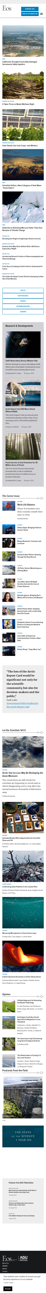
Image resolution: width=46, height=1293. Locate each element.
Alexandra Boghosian (22, 844)
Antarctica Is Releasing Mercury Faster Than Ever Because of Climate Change (22, 229)
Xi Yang (12, 893)
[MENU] (42, 14)
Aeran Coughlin (33, 890)
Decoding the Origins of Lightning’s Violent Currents (21, 239)
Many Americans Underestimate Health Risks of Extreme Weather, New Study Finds (22, 1191)
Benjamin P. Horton (26, 1067)
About (5, 1263)
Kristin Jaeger (21, 1009)
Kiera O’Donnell (9, 890)
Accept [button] (8, 1289)
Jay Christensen (35, 1006)
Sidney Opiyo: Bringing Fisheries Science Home (29, 528)
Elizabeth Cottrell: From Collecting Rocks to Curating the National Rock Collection (30, 624)
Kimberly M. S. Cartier (14, 373)
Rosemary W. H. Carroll (24, 1031)
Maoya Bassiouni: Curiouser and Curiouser (29, 542)
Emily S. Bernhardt (21, 890)
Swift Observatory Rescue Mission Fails (22, 360)
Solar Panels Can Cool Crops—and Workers (20, 145)
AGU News (20, 501)
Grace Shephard (7, 983)
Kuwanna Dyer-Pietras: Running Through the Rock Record (29, 555)
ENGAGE (5, 1266)
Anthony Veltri (23, 1044)
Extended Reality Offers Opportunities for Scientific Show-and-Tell (21, 839)
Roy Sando (30, 1009)
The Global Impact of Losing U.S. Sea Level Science (29, 1056)
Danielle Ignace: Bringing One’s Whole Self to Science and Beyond (30, 596)
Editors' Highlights (13, 1201)
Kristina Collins (9, 844)
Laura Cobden (23, 980)
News (3, 59)
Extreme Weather (23, 306)
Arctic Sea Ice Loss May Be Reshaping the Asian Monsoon (22, 774)
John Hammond (24, 1006)
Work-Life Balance (26, 504)
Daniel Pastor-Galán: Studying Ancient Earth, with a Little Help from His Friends (29, 611)
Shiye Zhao (7, 937)
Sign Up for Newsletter (30, 14)
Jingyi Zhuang (20, 983)
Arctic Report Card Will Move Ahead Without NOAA (20, 410)
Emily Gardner (23, 519)
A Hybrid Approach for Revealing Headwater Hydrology (29, 1001)
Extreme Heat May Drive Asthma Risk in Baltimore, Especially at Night (21, 247)
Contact (4, 1271)
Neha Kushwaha (9, 796)
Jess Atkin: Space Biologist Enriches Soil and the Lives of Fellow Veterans (28, 584)
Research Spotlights (8, 101)
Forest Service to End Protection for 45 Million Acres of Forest (22, 463)
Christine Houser (34, 980)
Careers (23, 312)
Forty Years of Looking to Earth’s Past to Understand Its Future (22, 267)
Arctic (23, 290)
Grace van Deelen (13, 427)
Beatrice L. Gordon (25, 1025)
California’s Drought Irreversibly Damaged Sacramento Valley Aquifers (19, 63)
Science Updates (6, 884)
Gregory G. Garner (23, 1064)
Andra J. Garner (24, 1061)
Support (30, 9)
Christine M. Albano (30, 1028)
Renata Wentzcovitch (11, 980)
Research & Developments (19, 326)
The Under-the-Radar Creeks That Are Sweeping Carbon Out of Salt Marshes (23, 277)
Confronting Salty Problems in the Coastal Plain (19, 887)
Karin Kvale (28, 937)
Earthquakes (23, 296)
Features (19, 525)
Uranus (23, 301)
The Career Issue (11, 496)
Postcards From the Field (15, 1070)
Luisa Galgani (16, 937)
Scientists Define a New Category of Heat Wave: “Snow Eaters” (22, 186)
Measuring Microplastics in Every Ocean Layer (19, 933)
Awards (4, 1269)
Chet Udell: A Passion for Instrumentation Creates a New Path (29, 638)
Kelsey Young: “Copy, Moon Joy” (29, 649)
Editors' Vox (5, 236)
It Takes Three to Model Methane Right (18, 104)
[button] (41, 1079)
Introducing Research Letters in (22, 257)
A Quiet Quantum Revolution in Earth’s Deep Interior (21, 977)
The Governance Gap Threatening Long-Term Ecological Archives (29, 1039)
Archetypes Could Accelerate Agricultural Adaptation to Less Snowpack (28, 1019)
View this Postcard (8, 1116)
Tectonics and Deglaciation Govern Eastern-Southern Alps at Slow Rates (21, 1204)
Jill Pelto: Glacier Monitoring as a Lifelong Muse (29, 569)
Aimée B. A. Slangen (36, 1064)
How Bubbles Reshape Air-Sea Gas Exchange (21, 1216)
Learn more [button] (8, 1283)
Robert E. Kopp (35, 1061)
